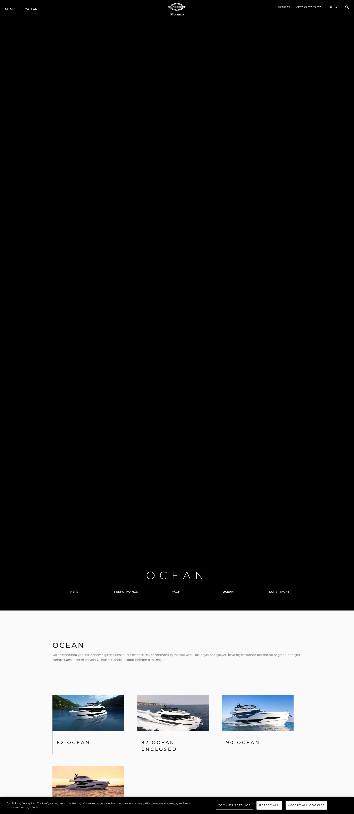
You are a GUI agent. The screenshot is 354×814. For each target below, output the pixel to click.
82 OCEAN (73, 742)
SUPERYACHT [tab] (279, 592)
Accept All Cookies (306, 805)
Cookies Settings (234, 805)
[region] (177, 805)
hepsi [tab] (74, 592)
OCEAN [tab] (228, 592)
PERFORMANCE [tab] (126, 592)
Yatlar (31, 9)
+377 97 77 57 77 (308, 7)
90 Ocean (243, 742)
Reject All (269, 805)
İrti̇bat (284, 7)
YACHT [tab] (177, 592)
